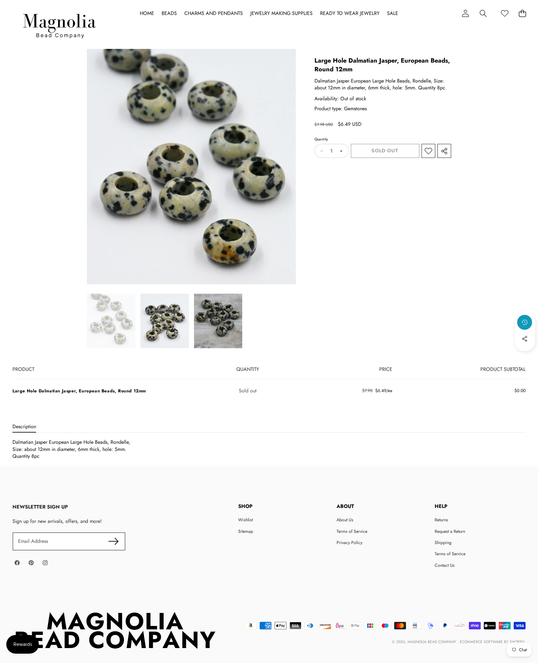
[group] (111, 321)
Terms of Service (352, 531)
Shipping (443, 542)
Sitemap (245, 531)
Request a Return (450, 531)
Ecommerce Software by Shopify (492, 642)
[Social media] (524, 338)
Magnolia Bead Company (432, 642)
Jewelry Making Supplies (281, 13)
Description (24, 426)
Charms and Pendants (213, 13)
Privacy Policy (349, 542)
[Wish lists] (505, 13)
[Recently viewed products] (524, 322)
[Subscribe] (113, 541)
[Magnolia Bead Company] (59, 24)
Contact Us (445, 565)
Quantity (321, 139)
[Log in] (465, 13)
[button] (483, 13)
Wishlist (245, 520)
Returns (441, 520)
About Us (345, 520)
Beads (169, 13)
